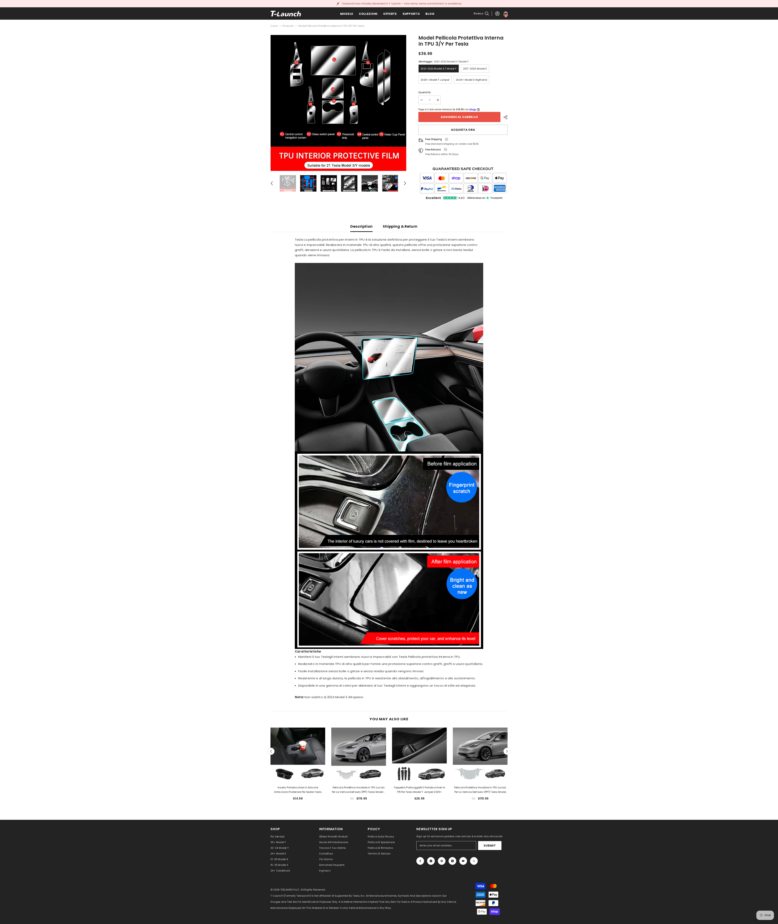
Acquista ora (463, 130)
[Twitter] (474, 861)
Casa (274, 26)
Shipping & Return (400, 226)
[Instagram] (431, 861)
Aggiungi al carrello (459, 117)
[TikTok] (452, 861)
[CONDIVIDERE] (504, 117)
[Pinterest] (442, 861)
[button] (272, 183)
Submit (490, 846)
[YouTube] (463, 861)
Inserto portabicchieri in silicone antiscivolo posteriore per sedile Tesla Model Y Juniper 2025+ (297, 790)
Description (361, 226)
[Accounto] (497, 13)
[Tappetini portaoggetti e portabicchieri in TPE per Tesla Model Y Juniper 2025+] (419, 755)
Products (288, 26)
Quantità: (424, 92)
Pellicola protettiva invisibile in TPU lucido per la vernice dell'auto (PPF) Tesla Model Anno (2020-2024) (480, 790)
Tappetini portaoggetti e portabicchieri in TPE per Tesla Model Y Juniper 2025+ (419, 790)
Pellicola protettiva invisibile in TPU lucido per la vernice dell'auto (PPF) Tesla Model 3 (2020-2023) (359, 790)
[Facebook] (420, 861)
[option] (338, 103)
